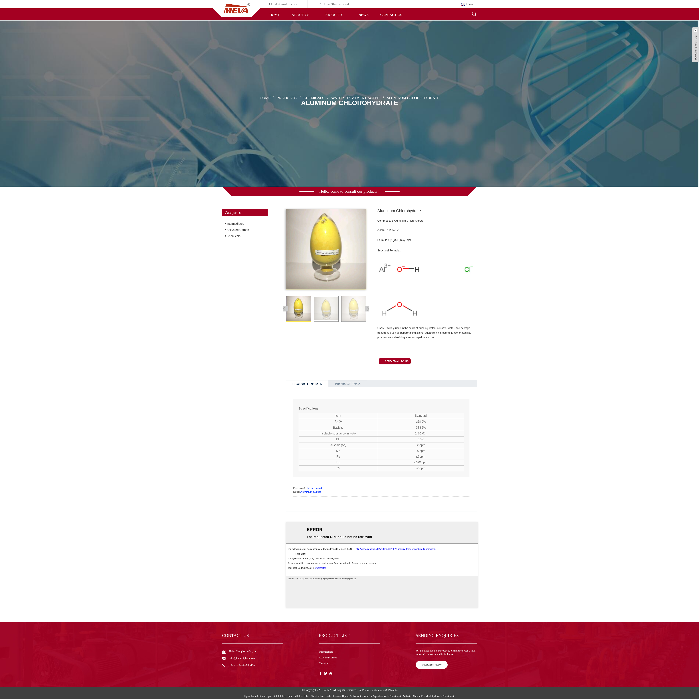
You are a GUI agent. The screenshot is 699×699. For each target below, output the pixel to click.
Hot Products (364, 690)
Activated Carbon (238, 229)
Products (334, 15)
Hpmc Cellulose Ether (298, 696)
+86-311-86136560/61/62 (242, 665)
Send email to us (396, 361)
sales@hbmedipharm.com (285, 4)
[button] (245, 255)
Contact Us (391, 15)
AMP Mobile (391, 690)
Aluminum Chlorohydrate (413, 98)
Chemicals (313, 98)
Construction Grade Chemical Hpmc (329, 696)
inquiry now (432, 664)
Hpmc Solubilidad (275, 696)
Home (274, 15)
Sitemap (378, 690)
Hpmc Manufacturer (254, 696)
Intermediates (235, 223)
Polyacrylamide (314, 487)
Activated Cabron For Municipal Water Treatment (428, 696)
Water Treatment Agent (355, 98)
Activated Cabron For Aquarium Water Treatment (375, 696)
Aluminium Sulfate (310, 491)
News (363, 15)
